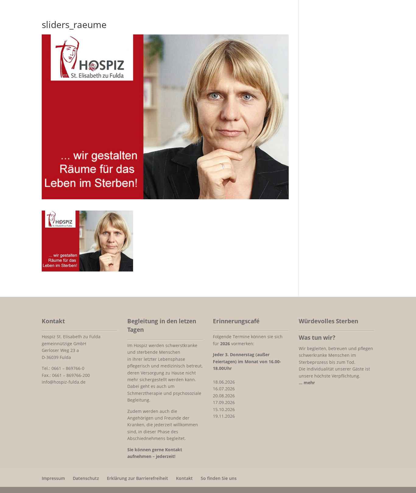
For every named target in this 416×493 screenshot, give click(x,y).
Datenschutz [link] (86, 478)
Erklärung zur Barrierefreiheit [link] (137, 478)
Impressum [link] (53, 478)
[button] (410, 449)
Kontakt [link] (184, 478)
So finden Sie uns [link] (219, 478)
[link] (87, 267)
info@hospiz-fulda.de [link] (64, 382)
